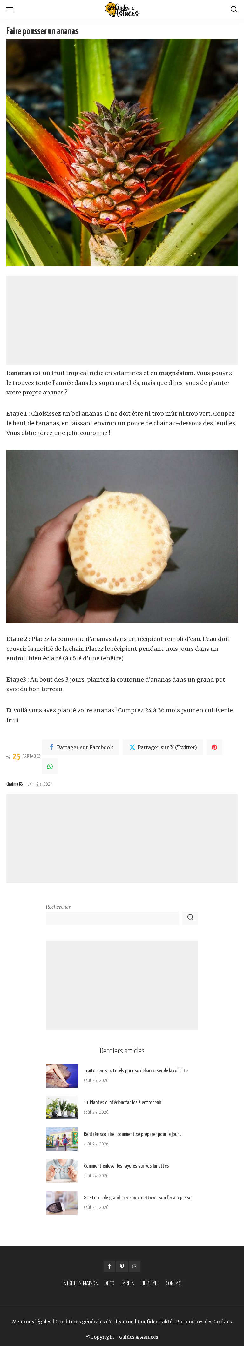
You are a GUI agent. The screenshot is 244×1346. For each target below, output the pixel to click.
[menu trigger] (12, 9)
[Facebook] (109, 1266)
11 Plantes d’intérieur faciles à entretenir (122, 1102)
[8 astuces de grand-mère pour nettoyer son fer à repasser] (62, 1203)
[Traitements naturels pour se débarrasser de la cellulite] (62, 1076)
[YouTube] (134, 1266)
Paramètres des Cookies (204, 1321)
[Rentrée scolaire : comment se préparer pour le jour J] (62, 1139)
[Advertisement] (122, 320)
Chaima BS (14, 784)
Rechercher (58, 907)
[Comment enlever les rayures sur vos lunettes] (62, 1171)
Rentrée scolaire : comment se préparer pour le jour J (132, 1134)
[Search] (234, 9)
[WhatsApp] (50, 766)
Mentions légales (31, 1321)
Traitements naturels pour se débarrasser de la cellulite (136, 1071)
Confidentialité (155, 1321)
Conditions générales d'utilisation (94, 1321)
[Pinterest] (214, 747)
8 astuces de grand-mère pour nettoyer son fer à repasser (138, 1198)
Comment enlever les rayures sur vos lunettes (126, 1166)
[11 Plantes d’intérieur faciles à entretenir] (62, 1107)
